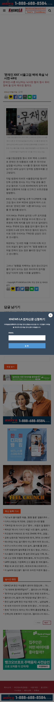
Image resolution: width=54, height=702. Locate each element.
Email (11, 333)
